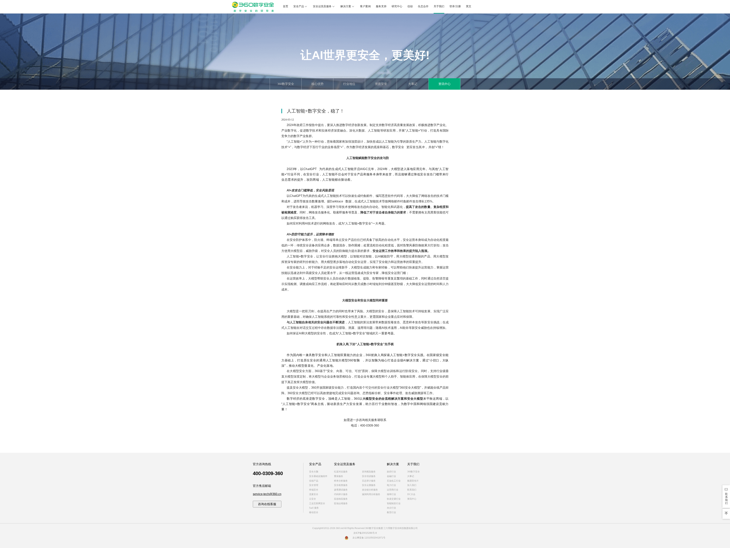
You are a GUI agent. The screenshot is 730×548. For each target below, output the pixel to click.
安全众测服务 (369, 485)
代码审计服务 (341, 494)
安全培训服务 (369, 476)
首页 (285, 6)
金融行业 (391, 476)
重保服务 (338, 476)
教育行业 (391, 512)
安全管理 (313, 485)
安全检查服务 (341, 485)
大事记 (412, 83)
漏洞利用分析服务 (371, 494)
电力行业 (391, 485)
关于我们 (439, 6)
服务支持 (381, 6)
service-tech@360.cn (267, 494)
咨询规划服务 (369, 471)
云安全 (312, 499)
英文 (468, 6)
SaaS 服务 (314, 507)
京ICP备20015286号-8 (365, 533)
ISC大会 (411, 494)
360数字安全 (285, 83)
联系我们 (411, 489)
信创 (410, 6)
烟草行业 (391, 494)
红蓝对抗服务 (341, 471)
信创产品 (313, 480)
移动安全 (313, 512)
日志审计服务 (369, 480)
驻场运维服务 (341, 503)
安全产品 (298, 6)
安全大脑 (313, 471)
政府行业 (391, 471)
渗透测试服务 (341, 489)
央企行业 (391, 507)
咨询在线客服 (267, 504)
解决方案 (345, 6)
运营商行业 (392, 489)
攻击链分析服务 (370, 489)
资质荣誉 (381, 83)
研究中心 (397, 6)
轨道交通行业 (394, 499)
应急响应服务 (341, 499)
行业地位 (349, 83)
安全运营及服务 (322, 6)
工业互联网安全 (317, 503)
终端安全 (313, 489)
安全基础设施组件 (318, 476)
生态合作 (423, 6)
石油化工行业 (394, 480)
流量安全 (313, 494)
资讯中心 (444, 83)
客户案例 (365, 6)
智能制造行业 (394, 503)
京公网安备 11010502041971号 (368, 537)
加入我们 (411, 485)
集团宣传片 (413, 480)
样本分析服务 (341, 480)
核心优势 (317, 83)
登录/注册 (455, 6)
